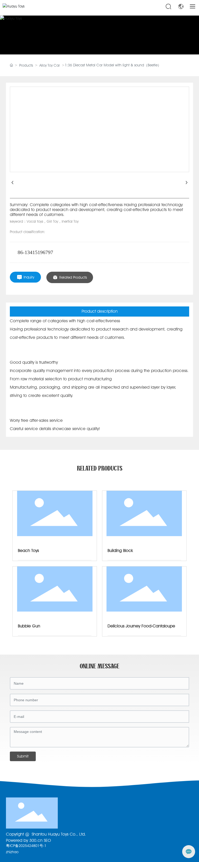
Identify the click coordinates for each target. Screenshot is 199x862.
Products (26, 65)
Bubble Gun (29, 625)
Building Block (120, 550)
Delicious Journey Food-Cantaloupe (141, 625)
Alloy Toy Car (49, 65)
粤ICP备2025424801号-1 (26, 846)
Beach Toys (28, 550)
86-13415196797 (35, 252)
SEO (47, 840)
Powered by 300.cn (24, 840)
